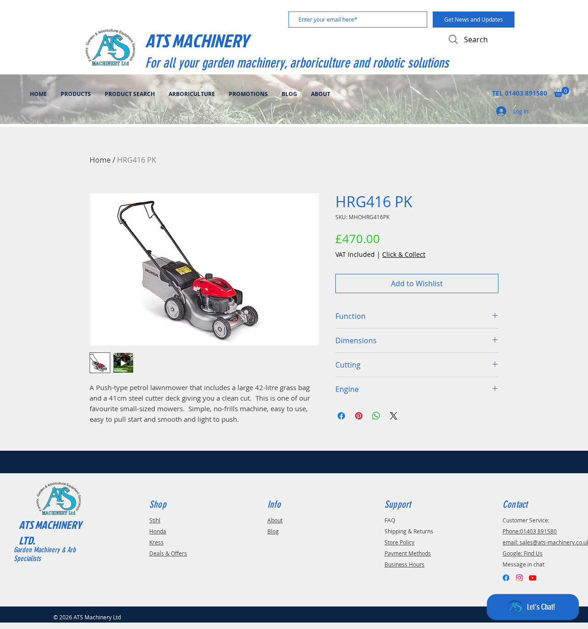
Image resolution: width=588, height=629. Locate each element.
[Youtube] (532, 577)
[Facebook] (506, 577)
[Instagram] (519, 577)
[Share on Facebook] (341, 415)
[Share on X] (393, 415)
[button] (561, 92)
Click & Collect (403, 254)
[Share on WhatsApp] (376, 415)
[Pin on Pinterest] (358, 415)
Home (100, 160)
